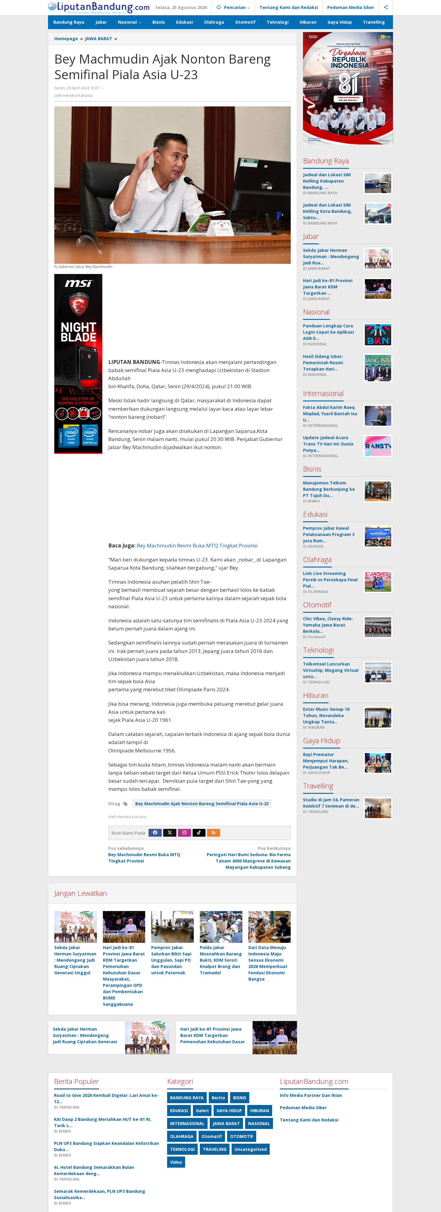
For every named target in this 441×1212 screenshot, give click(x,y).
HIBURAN (259, 1110)
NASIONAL (259, 1123)
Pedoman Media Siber (303, 1107)
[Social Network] (386, 7)
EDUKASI (179, 1110)
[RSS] (213, 833)
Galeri (202, 1110)
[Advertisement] (199, 316)
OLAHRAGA (182, 1136)
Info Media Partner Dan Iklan (311, 1095)
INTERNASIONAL (187, 1123)
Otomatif (212, 1136)
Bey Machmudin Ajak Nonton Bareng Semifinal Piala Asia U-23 (202, 803)
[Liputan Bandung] (98, 7)
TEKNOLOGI (182, 1149)
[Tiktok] (199, 833)
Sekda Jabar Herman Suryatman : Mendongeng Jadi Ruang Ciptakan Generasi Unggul (75, 960)
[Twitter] (169, 833)
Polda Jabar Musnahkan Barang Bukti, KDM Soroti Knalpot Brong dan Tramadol (221, 960)
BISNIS (239, 1097)
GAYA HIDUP (229, 1110)
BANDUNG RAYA (187, 1097)
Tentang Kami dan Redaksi (309, 1120)
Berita (218, 1097)
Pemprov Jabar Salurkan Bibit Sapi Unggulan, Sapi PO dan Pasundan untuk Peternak (171, 960)
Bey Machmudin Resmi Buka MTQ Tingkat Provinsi (197, 545)
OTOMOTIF (241, 1136)
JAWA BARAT (226, 1123)
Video (176, 1162)
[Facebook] (155, 833)
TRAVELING (214, 1149)
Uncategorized (251, 1149)
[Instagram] (184, 833)
